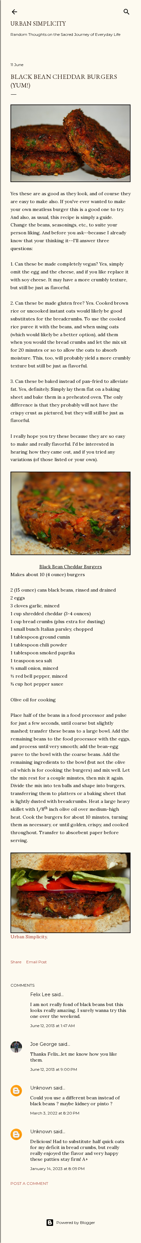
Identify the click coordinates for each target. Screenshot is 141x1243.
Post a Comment (29, 1183)
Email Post (36, 961)
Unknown (41, 1088)
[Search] (127, 10)
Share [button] (15, 961)
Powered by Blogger (75, 1222)
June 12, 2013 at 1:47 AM (52, 1025)
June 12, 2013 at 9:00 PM (53, 1069)
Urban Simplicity (38, 23)
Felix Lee (40, 994)
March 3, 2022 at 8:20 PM (54, 1113)
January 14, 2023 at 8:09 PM (57, 1168)
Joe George (43, 1044)
